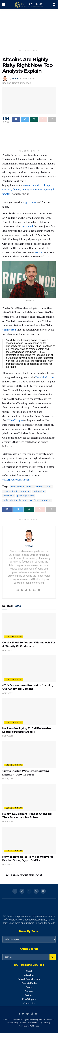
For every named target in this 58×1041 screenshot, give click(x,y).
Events (29, 987)
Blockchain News (13, 637)
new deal (25, 491)
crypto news (29, 202)
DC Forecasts (14, 1020)
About (29, 971)
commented (9, 329)
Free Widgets (29, 999)
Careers (29, 991)
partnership (38, 491)
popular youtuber (25, 496)
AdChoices (34, 1026)
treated (39, 252)
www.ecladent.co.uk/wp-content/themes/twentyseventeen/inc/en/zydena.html (28, 189)
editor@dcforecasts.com (16, 479)
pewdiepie (9, 496)
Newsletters (24, 1026)
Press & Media (29, 983)
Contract (39, 487)
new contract (10, 491)
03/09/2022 (8, 779)
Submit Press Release (29, 979)
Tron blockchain (44, 377)
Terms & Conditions (46, 1020)
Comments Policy (35, 1023)
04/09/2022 (8, 650)
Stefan (15, 78)
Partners (29, 995)
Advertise (29, 975)
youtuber (46, 500)
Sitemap (47, 1023)
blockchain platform (21, 487)
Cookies (22, 1023)
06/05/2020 (28, 78)
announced (26, 226)
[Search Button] (52, 957)
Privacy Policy (12, 1023)
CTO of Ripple (15, 420)
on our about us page (32, 923)
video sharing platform (15, 500)
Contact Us (29, 1003)
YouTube (34, 500)
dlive (49, 487)
